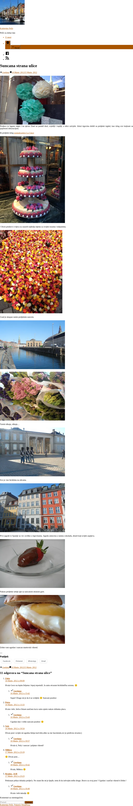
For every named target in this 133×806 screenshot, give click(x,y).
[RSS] (7, 59)
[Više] (7, 43)
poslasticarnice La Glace (24, 133)
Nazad (17, 48)
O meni (8, 37)
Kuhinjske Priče (6, 28)
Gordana (5, 72)
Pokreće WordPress (22, 805)
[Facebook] (7, 55)
